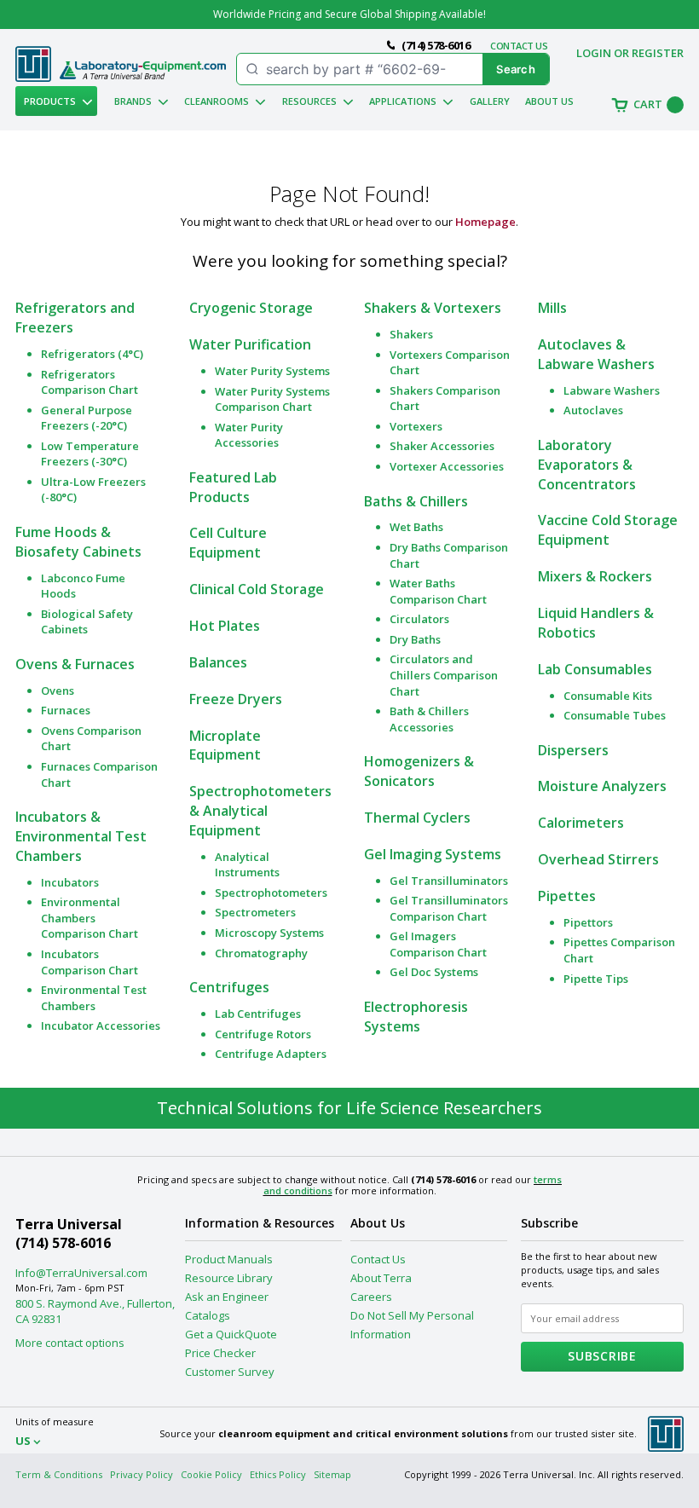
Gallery (490, 101)
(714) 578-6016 (63, 1243)
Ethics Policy (278, 1474)
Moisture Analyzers (602, 786)
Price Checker (220, 1353)
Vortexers (416, 426)
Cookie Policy (211, 1474)
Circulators (419, 619)
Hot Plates (224, 625)
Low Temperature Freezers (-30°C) (90, 454)
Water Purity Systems (272, 370)
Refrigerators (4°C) (92, 353)
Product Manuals (229, 1259)
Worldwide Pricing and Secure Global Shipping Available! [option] (349, 14)
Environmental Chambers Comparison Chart (89, 917)
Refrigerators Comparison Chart (89, 382)
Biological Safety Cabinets (87, 622)
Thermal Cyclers (417, 817)
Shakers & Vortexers (432, 307)
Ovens (57, 690)
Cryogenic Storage (251, 307)
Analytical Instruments (247, 865)
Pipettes (567, 896)
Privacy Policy (141, 1474)
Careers (371, 1296)
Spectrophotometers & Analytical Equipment (260, 811)
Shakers (411, 334)
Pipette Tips (595, 978)
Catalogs (207, 1315)
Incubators (70, 882)
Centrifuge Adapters (270, 1053)
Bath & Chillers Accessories (429, 719)
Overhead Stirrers (598, 859)
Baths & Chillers (416, 501)
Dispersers (573, 750)
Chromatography (261, 953)
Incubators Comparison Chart (89, 962)
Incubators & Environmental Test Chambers (81, 836)
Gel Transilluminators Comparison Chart (449, 908)
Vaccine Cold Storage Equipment (608, 530)
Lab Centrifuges (258, 1013)
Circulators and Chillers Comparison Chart (444, 674)
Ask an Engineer (227, 1296)
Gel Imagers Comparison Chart (438, 944)
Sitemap (332, 1474)
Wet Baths (416, 526)
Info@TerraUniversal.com (81, 1272)
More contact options (69, 1342)
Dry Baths (415, 639)
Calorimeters (581, 822)
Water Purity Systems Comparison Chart (272, 399)
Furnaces (65, 710)
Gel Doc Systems (434, 971)
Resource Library (229, 1278)
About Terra (381, 1278)
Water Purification (250, 344)
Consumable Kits (607, 695)
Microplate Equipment (225, 745)
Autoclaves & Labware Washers (596, 354)
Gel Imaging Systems (432, 854)
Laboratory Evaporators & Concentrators (587, 465)
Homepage (485, 221)
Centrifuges (229, 987)
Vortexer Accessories (447, 466)
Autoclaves (593, 410)
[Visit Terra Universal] (33, 77)
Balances (218, 662)
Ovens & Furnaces (75, 664)
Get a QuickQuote (231, 1334)
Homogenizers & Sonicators (419, 771)
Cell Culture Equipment (228, 542)
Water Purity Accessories (249, 435)
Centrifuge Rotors (263, 1034)
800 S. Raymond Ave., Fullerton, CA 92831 (95, 1311)
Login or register (630, 53)
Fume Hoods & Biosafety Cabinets (78, 542)
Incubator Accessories (100, 1025)
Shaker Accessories (442, 446)
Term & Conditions (58, 1474)
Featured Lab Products (233, 487)
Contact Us (378, 1259)
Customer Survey (229, 1371)
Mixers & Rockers (595, 576)
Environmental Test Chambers (94, 998)
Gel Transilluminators (449, 880)
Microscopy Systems (269, 932)
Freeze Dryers (235, 699)
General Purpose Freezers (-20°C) (86, 418)
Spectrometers (255, 912)
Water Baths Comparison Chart (438, 591)
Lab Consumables (595, 669)
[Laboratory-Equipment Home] (143, 70)
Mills (552, 307)
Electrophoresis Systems (416, 1016)
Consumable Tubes (614, 715)
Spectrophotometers (271, 892)
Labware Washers (611, 390)
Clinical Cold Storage (256, 589)
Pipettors (588, 922)
